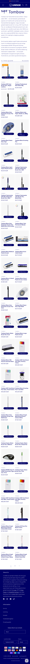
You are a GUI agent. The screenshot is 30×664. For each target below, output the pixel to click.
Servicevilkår (15, 656)
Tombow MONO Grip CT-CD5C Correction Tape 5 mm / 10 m (8, 471)
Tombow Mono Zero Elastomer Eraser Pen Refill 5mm (7, 416)
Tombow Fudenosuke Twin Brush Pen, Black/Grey (21, 197)
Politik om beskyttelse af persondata (11, 658)
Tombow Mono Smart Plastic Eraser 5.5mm (21, 279)
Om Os (5, 608)
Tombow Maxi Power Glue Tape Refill (20, 305)
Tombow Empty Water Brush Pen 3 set (7, 334)
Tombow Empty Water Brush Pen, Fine (21, 470)
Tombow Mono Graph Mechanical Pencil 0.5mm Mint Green (7, 527)
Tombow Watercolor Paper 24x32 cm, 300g (21, 113)
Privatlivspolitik (7, 622)
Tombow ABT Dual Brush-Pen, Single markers (6, 85)
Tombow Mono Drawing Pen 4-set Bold (21, 389)
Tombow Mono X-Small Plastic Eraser (7, 279)
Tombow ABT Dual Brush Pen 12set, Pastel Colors (8, 389)
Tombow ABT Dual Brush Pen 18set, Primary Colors (22, 499)
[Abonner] (23, 632)
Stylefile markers (14, 592)
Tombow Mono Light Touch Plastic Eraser (7, 167)
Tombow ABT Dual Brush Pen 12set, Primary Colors (22, 361)
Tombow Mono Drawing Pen (21, 141)
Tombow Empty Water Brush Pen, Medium (7, 443)
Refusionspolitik (24, 658)
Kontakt (5, 615)
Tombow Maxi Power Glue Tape (6, 141)
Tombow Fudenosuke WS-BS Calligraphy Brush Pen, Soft (21, 168)
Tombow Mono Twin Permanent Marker (20, 224)
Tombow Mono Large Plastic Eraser (21, 334)
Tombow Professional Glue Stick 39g (21, 84)
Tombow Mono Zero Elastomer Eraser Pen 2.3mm (7, 114)
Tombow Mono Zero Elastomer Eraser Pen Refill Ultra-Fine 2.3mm (7, 225)
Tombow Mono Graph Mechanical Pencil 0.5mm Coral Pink (21, 556)
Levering (5, 612)
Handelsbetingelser (8, 618)
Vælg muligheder (22, 134)
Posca (5, 592)
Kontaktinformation (15, 660)
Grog (21, 590)
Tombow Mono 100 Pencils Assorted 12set (7, 360)
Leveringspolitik (23, 656)
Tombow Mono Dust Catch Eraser (20, 252)
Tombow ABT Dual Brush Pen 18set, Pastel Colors (8, 498)
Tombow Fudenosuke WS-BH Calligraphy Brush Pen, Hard (7, 197)
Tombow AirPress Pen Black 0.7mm (21, 526)
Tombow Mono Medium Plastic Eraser (7, 252)
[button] (3, 5)
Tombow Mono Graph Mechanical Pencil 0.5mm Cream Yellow (7, 556)
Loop (14, 590)
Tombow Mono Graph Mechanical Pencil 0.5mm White (21, 416)
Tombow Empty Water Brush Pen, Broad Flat (21, 443)
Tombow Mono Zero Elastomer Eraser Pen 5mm (7, 306)
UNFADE (9, 656)
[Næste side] (19, 565)
